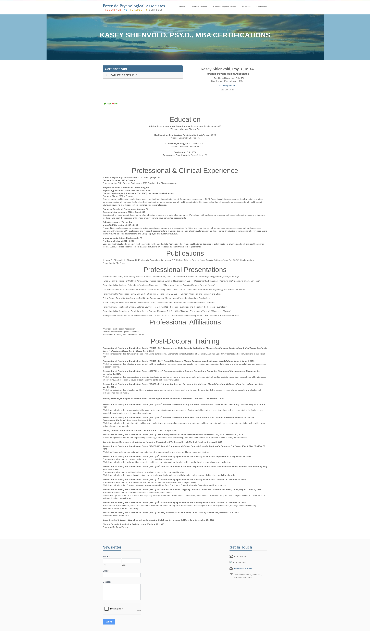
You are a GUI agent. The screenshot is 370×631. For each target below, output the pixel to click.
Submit (109, 621)
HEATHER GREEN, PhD (123, 75)
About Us (246, 6)
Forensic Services (199, 6)
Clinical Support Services (224, 6)
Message (107, 582)
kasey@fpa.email (227, 85)
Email (106, 571)
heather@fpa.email (243, 568)
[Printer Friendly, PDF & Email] (185, 103)
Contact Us (262, 6)
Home (182, 6)
